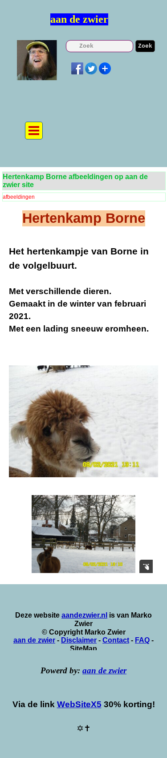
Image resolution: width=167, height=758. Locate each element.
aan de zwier (79, 19)
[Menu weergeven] (34, 130)
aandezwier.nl (84, 615)
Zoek (145, 46)
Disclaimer (79, 640)
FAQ (142, 640)
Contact (115, 640)
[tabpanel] (83, 296)
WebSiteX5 (79, 704)
